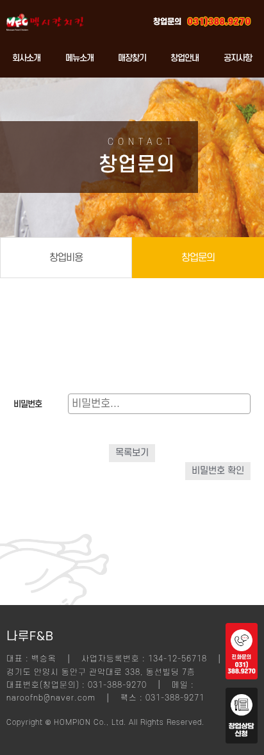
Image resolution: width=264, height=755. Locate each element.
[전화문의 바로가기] (242, 676)
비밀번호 (27, 404)
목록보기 (132, 452)
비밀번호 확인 (218, 470)
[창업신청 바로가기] (242, 740)
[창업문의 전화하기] (219, 19)
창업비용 (66, 257)
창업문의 (198, 257)
